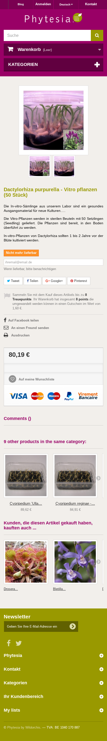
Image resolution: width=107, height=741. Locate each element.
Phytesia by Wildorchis (23, 727)
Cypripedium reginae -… (75, 503)
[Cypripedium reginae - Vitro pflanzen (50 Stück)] (75, 476)
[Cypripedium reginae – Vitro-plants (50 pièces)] (40, 166)
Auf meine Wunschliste (36, 379)
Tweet (14, 281)
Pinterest (80, 281)
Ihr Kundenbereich (23, 696)
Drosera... (11, 589)
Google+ (56, 281)
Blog (21, 4)
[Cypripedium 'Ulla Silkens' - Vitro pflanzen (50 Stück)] (26, 476)
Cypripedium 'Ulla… (26, 503)
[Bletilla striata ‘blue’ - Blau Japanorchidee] (75, 562)
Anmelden (43, 4)
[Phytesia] (53, 18)
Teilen (33, 281)
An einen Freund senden (30, 328)
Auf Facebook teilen (23, 320)
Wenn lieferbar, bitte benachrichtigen (30, 269)
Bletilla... (59, 589)
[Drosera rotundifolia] (26, 562)
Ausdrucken (20, 335)
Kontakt (91, 4)
